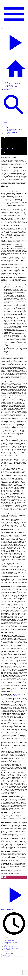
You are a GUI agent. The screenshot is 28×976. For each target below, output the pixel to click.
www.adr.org (14, 695)
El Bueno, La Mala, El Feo (7, 909)
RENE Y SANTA (11, 85)
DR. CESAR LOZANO (12, 86)
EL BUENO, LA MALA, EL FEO (14, 83)
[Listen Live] (14, 894)
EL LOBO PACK (8, 88)
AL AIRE (6, 82)
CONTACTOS (7, 89)
